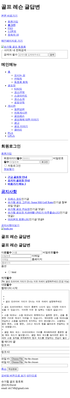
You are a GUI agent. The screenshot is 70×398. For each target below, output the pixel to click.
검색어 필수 (10, 54)
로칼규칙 (19, 102)
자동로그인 (14, 165)
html (14, 272)
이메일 (36, 255)
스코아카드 (20, 95)
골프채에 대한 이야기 (26, 119)
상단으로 (32, 375)
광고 (16, 123)
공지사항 (9, 191)
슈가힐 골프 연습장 (19, 209)
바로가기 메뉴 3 (17, 183)
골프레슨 (19, 116)
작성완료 (12, 369)
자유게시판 (20, 112)
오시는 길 (19, 75)
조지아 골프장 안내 (19, 180)
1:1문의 (12, 31)
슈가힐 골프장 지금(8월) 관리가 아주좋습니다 (34, 212)
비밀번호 (50, 252)
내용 (6, 284)
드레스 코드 (14, 199)
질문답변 (19, 109)
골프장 (12, 85)
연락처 (18, 78)
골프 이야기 (21, 126)
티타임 (18, 89)
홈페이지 (37, 259)
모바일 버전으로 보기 (13, 375)
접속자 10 (13, 34)
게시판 (12, 106)
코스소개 (19, 99)
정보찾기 (9, 169)
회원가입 (13, 21)
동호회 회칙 (21, 82)
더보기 (10, 225)
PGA (10, 133)
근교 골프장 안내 (17, 177)
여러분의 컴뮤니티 (18, 219)
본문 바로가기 (9, 15)
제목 (6, 277)
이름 (6, 252)
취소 (3, 369)
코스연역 (19, 92)
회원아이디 (13, 158)
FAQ (10, 28)
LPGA (11, 136)
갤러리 (18, 129)
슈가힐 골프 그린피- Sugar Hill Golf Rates (30, 202)
